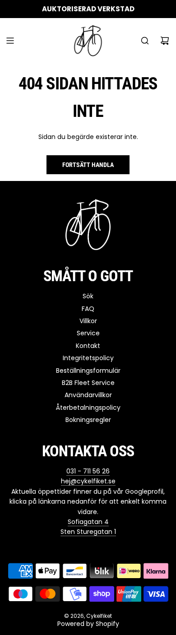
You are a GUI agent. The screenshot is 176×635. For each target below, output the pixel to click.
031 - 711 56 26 (88, 471)
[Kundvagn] (165, 41)
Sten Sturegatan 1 (88, 531)
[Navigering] (10, 41)
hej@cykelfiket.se (88, 481)
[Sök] (145, 41)
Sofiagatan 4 (88, 521)
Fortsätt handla (88, 164)
